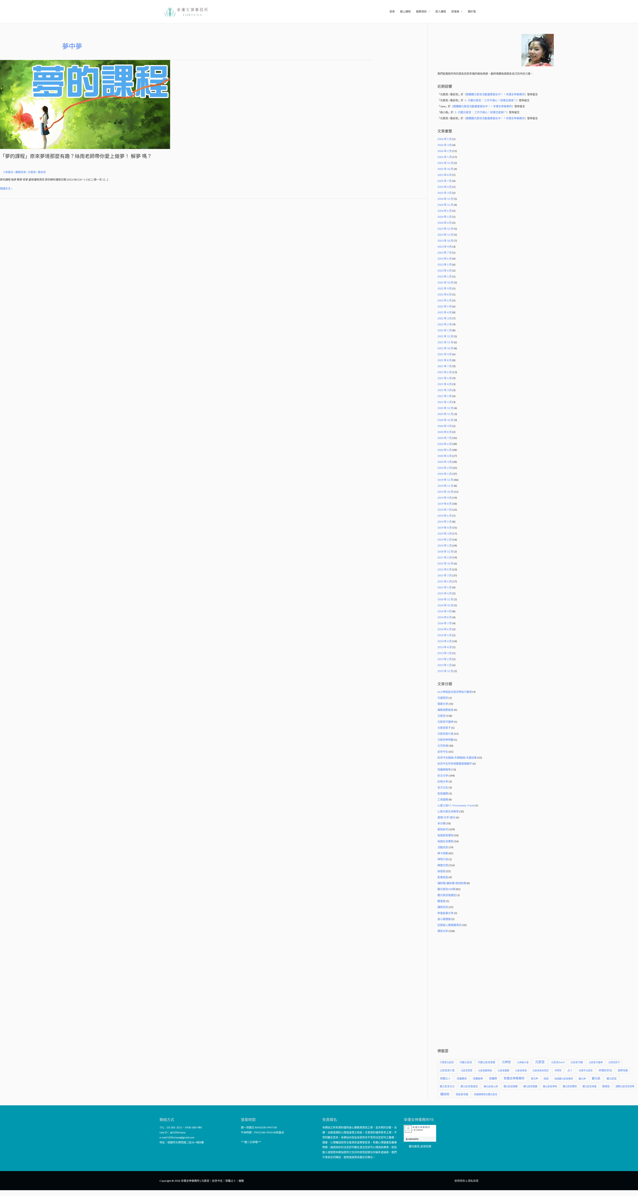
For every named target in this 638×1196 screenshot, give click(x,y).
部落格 (455, 11)
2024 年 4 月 (444, 222)
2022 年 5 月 (444, 306)
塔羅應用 (462, 1078)
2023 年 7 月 (444, 252)
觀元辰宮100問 (446, 889)
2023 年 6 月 (444, 258)
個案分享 (442, 703)
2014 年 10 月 (445, 605)
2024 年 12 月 (445, 198)
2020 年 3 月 (444, 461)
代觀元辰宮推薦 (486, 1062)
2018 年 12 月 (445, 551)
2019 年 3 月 (444, 533)
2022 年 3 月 (444, 318)
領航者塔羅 (462, 1094)
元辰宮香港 (521, 1070)
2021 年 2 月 (444, 396)
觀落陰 (441, 901)
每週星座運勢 (445, 835)
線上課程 (405, 11)
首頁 (392, 11)
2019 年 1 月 (444, 545)
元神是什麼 (523, 1062)
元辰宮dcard (558, 1062)
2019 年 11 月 (445, 485)
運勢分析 (442, 930)
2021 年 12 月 (445, 336)
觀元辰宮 (612, 1078)
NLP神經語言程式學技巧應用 (454, 691)
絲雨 (546, 1078)
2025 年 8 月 (444, 174)
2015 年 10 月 (445, 563)
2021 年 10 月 (445, 348)
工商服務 (442, 799)
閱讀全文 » (6, 188)
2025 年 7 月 (444, 180)
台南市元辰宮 (586, 1070)
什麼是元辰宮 (447, 1062)
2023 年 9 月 (444, 246)
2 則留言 (8, 172)
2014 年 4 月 (444, 641)
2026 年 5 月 (444, 138)
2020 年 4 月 (444, 455)
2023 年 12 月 (445, 228)
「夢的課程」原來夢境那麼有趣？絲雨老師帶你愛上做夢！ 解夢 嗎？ (76, 156)
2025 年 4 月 (444, 186)
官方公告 (442, 787)
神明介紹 (442, 859)
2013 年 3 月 (444, 653)
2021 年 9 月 (444, 354)
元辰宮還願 (503, 1070)
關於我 (472, 11)
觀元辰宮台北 (447, 1086)
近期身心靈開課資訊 (449, 924)
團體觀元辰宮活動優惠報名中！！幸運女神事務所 (495, 94)
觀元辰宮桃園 (530, 1086)
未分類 (441, 823)
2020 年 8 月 (444, 431)
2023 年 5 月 (444, 264)
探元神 (534, 1078)
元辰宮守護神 (445, 721)
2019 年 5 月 (444, 521)
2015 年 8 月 (444, 569)
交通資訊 (442, 697)
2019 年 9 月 (444, 497)
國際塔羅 (623, 1070)
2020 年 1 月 (444, 473)
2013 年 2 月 (444, 659)
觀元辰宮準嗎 (550, 1086)
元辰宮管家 (466, 1070)
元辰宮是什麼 (445, 733)
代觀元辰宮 (466, 1062)
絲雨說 (441, 871)
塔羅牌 (493, 1078)
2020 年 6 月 (444, 443)
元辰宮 (441, 715)
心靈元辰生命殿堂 (448, 811)
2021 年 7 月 (444, 366)
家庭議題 (442, 793)
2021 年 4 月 (444, 384)
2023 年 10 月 (445, 240)
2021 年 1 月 (444, 402)
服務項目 (421, 11)
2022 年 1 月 (444, 330)
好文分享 (442, 775)
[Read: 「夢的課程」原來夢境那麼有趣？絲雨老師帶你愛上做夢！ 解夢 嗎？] (85, 104)
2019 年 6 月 (444, 515)
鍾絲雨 (444, 1094)
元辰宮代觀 (576, 1062)
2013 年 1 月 (444, 665)
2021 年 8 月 (444, 360)
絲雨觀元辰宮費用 (563, 1078)
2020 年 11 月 (445, 413)
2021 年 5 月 (444, 378)
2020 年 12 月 (445, 408)
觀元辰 (596, 1078)
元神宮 (506, 1062)
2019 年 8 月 (444, 503)
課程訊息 (20, 172)
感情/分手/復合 (446, 817)
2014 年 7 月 (444, 623)
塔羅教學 (478, 1078)
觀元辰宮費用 (570, 1086)
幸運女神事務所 (514, 1078)
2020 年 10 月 (445, 419)
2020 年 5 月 (444, 449)
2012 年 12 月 (445, 671)
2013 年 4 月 (444, 647)
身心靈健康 (444, 918)
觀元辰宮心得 (491, 1086)
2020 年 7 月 (444, 437)
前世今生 (442, 751)
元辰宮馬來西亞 (540, 1070)
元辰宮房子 (444, 727)
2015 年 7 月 (444, 575)
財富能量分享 (445, 913)
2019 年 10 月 (445, 491)
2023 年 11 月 (445, 234)
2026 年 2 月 (444, 150)
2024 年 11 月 (445, 204)
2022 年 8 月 (444, 294)
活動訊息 (442, 847)
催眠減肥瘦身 (445, 709)
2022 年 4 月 (444, 312)
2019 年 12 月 (445, 479)
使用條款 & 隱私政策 (466, 1180)
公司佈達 (442, 745)
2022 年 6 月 (444, 300)
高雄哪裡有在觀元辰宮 (485, 1094)
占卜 (570, 1070)
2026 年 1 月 (444, 156)
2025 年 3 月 (444, 192)
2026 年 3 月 (444, 144)
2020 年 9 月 (444, 425)
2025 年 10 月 (445, 168)
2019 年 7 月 (444, 509)
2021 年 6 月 (444, 372)
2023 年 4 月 (444, 270)
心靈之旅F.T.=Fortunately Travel (455, 805)
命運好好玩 (605, 1070)
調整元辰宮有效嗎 (625, 1086)
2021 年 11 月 (445, 342)
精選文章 (442, 865)
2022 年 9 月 (444, 288)
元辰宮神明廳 (445, 739)
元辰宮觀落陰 (485, 1070)
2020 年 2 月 (444, 467)
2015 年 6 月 (444, 581)
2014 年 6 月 (444, 629)
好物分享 (442, 781)
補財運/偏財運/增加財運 (451, 883)
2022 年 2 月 (444, 324)
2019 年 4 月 (444, 527)
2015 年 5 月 (444, 587)
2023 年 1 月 (444, 276)
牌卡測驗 (442, 853)
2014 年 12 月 (445, 599)
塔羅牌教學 (444, 769)
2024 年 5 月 (444, 216)
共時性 (557, 1070)
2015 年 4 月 (444, 593)
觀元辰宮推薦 (511, 1086)
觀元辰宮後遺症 (446, 895)
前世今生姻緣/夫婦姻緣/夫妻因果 (457, 757)
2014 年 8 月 (444, 617)
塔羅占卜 (445, 1078)
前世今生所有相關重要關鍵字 (454, 763)
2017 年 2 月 (444, 557)
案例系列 (442, 829)
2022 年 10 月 (445, 282)
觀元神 (582, 1078)
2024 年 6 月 (444, 210)
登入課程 (440, 11)
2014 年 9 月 (444, 611)
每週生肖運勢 (445, 841)
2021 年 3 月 (444, 390)
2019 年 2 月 (444, 539)
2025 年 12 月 (445, 162)
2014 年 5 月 (444, 635)
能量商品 (442, 877)
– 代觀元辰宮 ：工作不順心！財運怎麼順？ (491, 100)
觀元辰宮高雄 (589, 1086)
